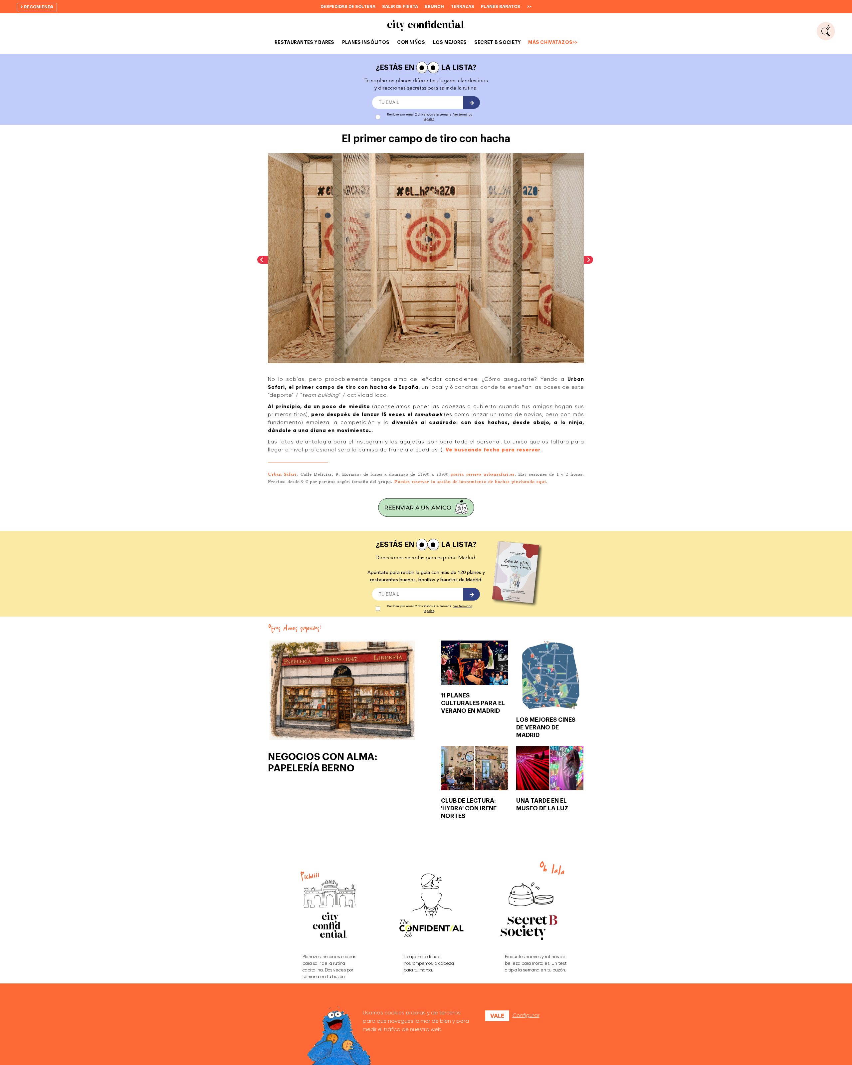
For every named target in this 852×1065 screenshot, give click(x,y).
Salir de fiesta (400, 6)
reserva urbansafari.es (490, 474)
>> (529, 6)
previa (458, 474)
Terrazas (462, 6)
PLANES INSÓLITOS (365, 42)
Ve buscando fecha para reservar (493, 450)
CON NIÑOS (411, 42)
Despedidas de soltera (347, 6)
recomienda (38, 7)
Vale (497, 1015)
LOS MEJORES (450, 42)
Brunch (434, 6)
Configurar (526, 1015)
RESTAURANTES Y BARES (304, 42)
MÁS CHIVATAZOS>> (552, 42)
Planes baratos (500, 6)
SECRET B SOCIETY (497, 42)
